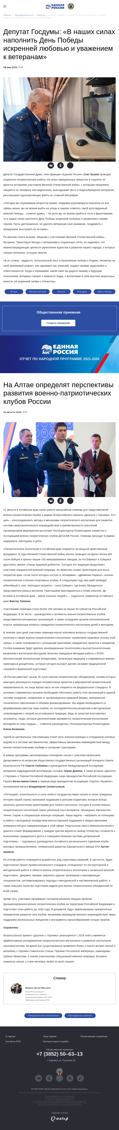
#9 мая (14, 291)
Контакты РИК (13, 1041)
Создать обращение (58, 323)
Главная (7, 15)
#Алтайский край (37, 291)
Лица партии (49, 1036)
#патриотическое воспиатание (43, 1015)
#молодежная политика (80, 1015)
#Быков (61, 291)
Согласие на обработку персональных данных (59, 1104)
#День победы (104, 291)
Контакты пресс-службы (55, 1041)
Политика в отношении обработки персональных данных (59, 1101)
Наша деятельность (24, 15)
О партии (10, 1036)
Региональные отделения (93, 1036)
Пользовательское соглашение (59, 1096)
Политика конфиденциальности (59, 1099)
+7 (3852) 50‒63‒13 (59, 1054)
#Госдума (82, 291)
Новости (41, 15)
